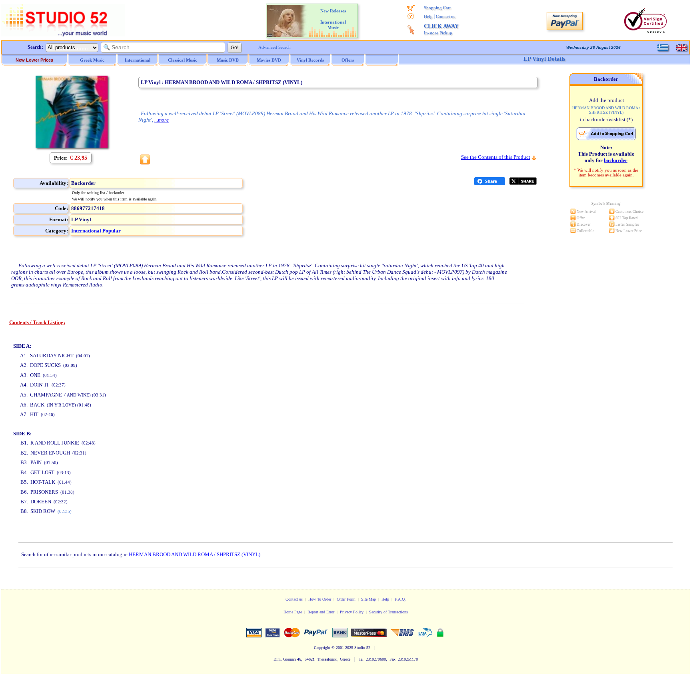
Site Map (368, 599)
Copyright (322, 647)
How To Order (319, 599)
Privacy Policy (351, 612)
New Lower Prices (34, 60)
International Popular (96, 231)
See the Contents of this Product (495, 157)
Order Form (346, 599)
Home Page (293, 612)
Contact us (445, 16)
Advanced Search (274, 47)
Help (428, 16)
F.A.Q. (400, 599)
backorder (615, 160)
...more (161, 120)
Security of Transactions (388, 612)
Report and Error (321, 612)
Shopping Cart (437, 7)
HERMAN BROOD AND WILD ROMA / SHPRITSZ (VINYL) (194, 554)
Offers (348, 60)
